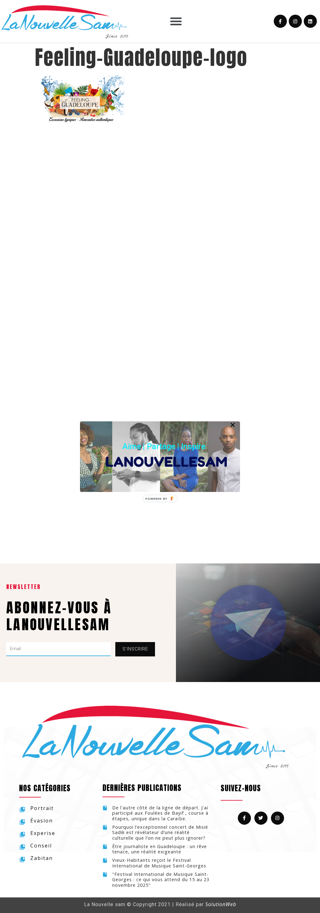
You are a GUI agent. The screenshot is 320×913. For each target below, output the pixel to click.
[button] (164, 446)
